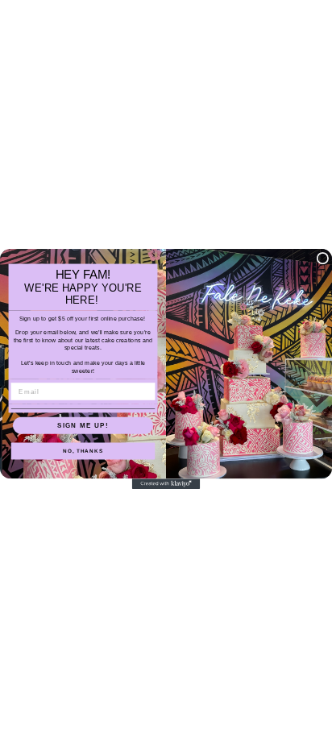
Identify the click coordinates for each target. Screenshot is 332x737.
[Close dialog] (322, 258)
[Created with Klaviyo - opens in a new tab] (166, 483)
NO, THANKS (83, 450)
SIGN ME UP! (83, 425)
